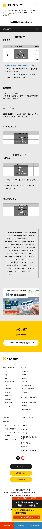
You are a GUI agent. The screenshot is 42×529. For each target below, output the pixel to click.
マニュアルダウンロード (12, 432)
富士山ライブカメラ (28, 450)
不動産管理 (8, 388)
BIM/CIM (24, 378)
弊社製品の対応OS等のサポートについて (20, 66)
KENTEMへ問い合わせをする (21, 343)
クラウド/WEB (9, 402)
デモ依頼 (21, 525)
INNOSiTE (8, 399)
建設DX (24, 375)
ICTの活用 (24, 367)
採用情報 (24, 433)
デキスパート (8, 395)
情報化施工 (25, 405)
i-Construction (26, 381)
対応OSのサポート (10, 435)
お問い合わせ (25, 443)
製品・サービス (14, 10)
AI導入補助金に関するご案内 (29, 438)
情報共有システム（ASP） (30, 402)
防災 (6, 385)
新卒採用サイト (20, 473)
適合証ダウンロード (10, 439)
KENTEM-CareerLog (31, 13)
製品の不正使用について (11, 493)
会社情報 (24, 429)
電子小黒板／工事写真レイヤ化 (29, 397)
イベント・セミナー (28, 418)
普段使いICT (26, 371)
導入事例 (6, 418)
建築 (6, 378)
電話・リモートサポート (12, 425)
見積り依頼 (35, 525)
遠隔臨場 (24, 392)
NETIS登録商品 (26, 409)
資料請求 (7, 525)
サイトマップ (25, 447)
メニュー (7, 29)
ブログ (23, 421)
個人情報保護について (29, 493)
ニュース (24, 425)
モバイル (7, 406)
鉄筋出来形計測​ (26, 385)
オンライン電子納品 (28, 388)
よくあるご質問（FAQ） (12, 429)
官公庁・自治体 (9, 381)
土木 (6, 371)
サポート (6, 421)
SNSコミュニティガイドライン (20, 495)
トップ (5, 10)
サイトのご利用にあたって (19, 490)
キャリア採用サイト (21, 479)
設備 (6, 375)
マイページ (20, 466)
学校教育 (7, 392)
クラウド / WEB (18, 13)
